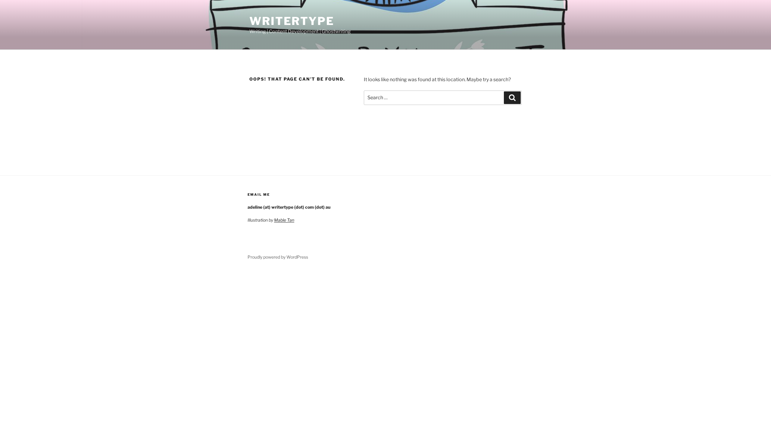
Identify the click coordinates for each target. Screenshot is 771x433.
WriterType (291, 21)
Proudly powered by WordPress (278, 256)
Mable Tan (284, 220)
